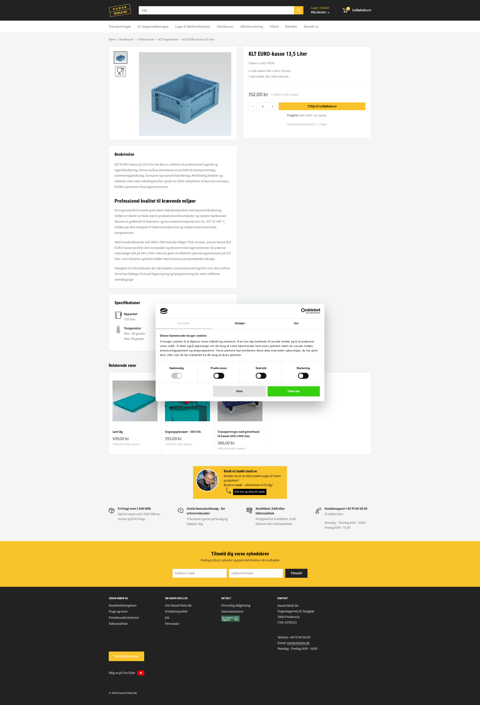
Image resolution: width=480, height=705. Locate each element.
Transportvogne (120, 26)
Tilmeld (296, 573)
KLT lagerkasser (169, 39)
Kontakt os (311, 26)
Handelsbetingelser (123, 605)
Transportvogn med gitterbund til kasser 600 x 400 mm (238, 434)
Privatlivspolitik (176, 611)
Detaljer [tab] (240, 323)
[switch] (219, 376)
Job (167, 617)
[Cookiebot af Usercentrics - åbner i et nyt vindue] (303, 311)
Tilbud (274, 26)
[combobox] (216, 10)
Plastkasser (225, 26)
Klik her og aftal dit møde (249, 491)
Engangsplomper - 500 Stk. (183, 431)
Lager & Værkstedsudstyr (192, 26)
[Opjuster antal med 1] (273, 107)
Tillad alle (293, 391)
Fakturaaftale (118, 623)
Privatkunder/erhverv (124, 617)
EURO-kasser (146, 39)
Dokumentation (232, 611)
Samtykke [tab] (183, 323)
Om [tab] (296, 323)
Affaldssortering (251, 26)
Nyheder (291, 26)
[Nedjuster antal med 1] (253, 107)
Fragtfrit (292, 115)
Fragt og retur (118, 611)
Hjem (112, 39)
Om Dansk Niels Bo (178, 605)
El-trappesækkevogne (153, 26)
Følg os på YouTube (122, 673)
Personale (172, 623)
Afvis (239, 391)
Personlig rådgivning (235, 605)
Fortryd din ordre (126, 656)
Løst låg (117, 431)
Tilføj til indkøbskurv (322, 106)
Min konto (319, 12)
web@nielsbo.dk (298, 643)
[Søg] (298, 10)
